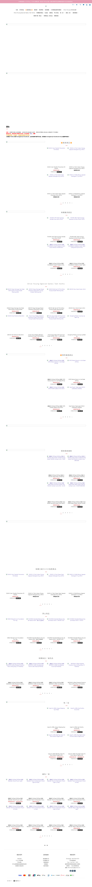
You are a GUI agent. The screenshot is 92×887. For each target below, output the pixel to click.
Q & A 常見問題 (19, 860)
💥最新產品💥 (29, 10)
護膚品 (51, 12)
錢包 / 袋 (68, 12)
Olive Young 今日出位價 (69, 10)
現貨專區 (41, 10)
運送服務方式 (46, 858)
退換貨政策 (46, 862)
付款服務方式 (46, 860)
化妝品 (46, 12)
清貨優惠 (47, 10)
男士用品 (56, 12)
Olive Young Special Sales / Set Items (24, 12)
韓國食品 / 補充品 (48, 15)
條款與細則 (46, 865)
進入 (31, 133)
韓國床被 (56, 15)
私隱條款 (46, 864)
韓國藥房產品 (40, 12)
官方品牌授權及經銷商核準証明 (19, 864)
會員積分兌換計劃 (19, 865)
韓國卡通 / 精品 (37, 15)
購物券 (35, 10)
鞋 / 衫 (61, 12)
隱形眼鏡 (75, 12)
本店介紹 (19, 858)
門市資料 (19, 862)
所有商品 (21, 10)
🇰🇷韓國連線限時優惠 (56, 10)
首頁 (17, 10)
